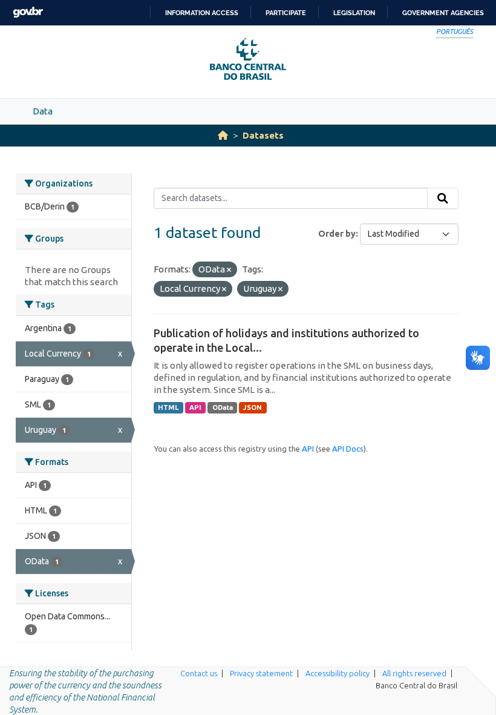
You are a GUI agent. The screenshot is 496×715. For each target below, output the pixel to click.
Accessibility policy (337, 673)
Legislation (354, 12)
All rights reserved (414, 673)
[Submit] (442, 198)
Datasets (263, 135)
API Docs (348, 448)
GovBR (28, 12)
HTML (168, 407)
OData (222, 407)
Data (43, 111)
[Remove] (229, 270)
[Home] (223, 135)
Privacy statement (261, 673)
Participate (286, 12)
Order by (337, 234)
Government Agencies (443, 12)
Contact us (198, 673)
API (195, 407)
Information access (201, 12)
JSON (252, 407)
